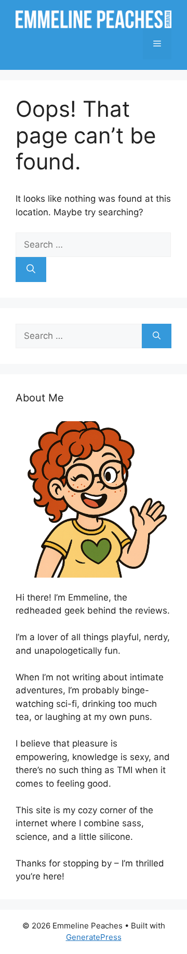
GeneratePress (94, 937)
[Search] (31, 269)
